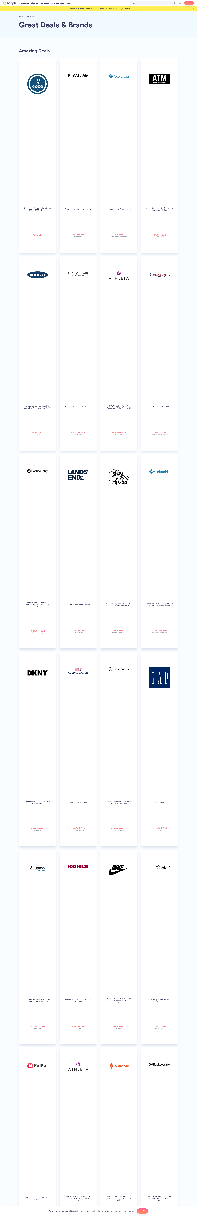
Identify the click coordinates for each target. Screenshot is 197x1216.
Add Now (127, 9)
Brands (21, 16)
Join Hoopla (189, 3)
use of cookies (129, 1211)
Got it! (142, 1211)
